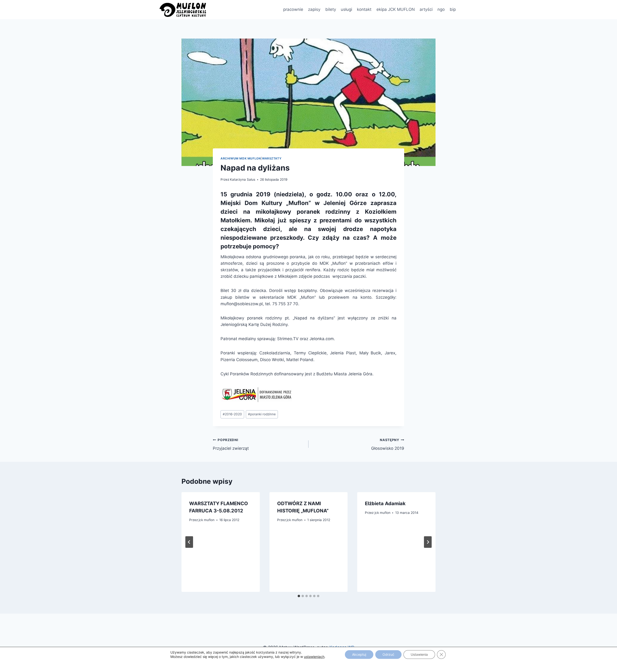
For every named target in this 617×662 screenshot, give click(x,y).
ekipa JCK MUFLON (395, 9)
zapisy (314, 9)
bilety (330, 9)
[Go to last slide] (189, 542)
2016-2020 (232, 414)
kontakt (364, 9)
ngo (441, 9)
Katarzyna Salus (242, 179)
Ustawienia (419, 654)
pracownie (293, 9)
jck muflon (207, 520)
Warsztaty (272, 158)
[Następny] (428, 542)
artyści (426, 9)
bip (453, 9)
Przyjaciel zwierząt (231, 444)
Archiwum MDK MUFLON (241, 158)
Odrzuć (388, 654)
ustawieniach (314, 657)
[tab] (299, 596)
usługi (346, 9)
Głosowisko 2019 (387, 444)
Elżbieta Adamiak (385, 503)
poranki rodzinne (262, 414)
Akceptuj (359, 654)
